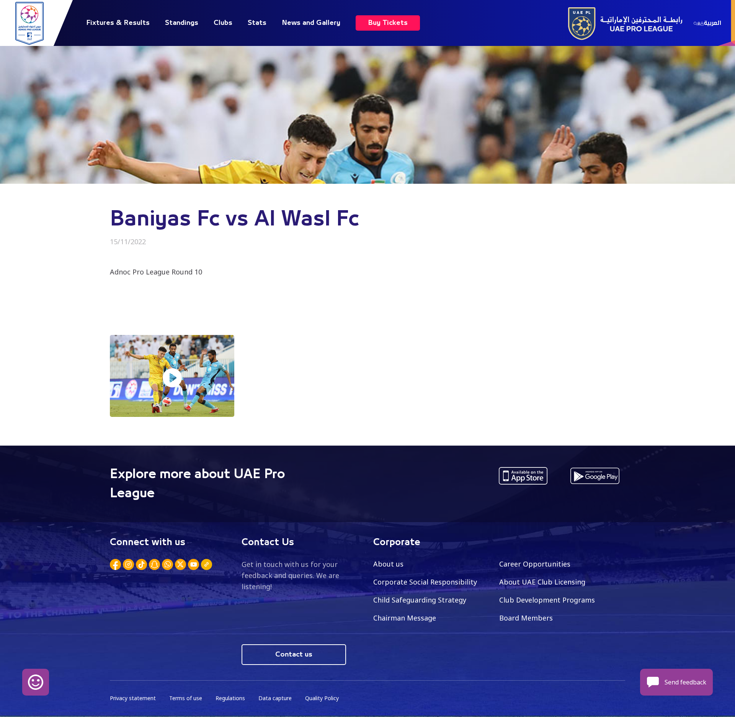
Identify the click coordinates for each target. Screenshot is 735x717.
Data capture (275, 698)
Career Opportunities (534, 563)
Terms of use (185, 698)
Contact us (293, 655)
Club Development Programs (547, 599)
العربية (712, 23)
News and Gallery (311, 23)
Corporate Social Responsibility (425, 581)
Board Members (526, 617)
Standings (181, 23)
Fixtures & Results (118, 23)
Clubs (223, 23)
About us (388, 563)
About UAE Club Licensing (542, 581)
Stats (257, 23)
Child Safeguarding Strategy (419, 599)
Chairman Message (404, 617)
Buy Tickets (388, 23)
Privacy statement (133, 698)
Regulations (230, 698)
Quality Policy (322, 698)
